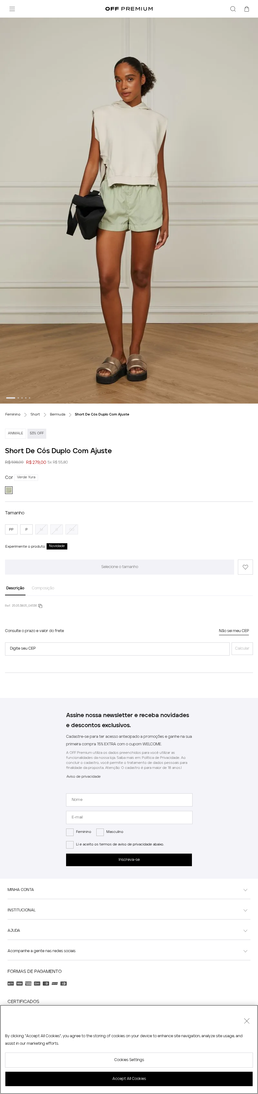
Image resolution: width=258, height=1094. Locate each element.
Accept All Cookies (129, 1079)
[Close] (246, 1022)
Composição (43, 588)
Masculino (114, 832)
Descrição (15, 588)
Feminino (83, 832)
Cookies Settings (129, 1060)
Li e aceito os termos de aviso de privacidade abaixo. (120, 844)
